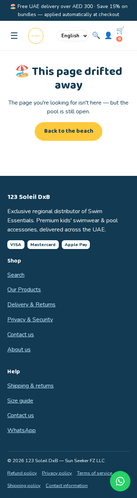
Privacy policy (57, 473)
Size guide (20, 401)
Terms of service (94, 473)
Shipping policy (24, 485)
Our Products (24, 290)
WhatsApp (21, 430)
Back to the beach (68, 131)
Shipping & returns (30, 386)
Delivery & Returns (31, 305)
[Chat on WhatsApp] (120, 481)
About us (19, 350)
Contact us (20, 335)
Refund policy (22, 473)
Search (15, 275)
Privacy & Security (30, 320)
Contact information (67, 485)
